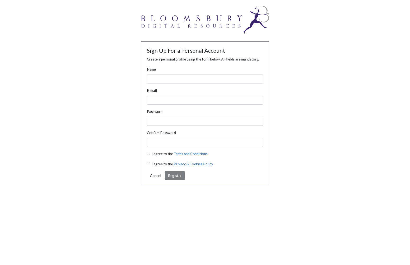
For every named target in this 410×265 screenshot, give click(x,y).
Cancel (155, 175)
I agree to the (180, 154)
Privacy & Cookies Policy (193, 164)
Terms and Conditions (191, 154)
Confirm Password (161, 132)
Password (155, 111)
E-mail (152, 90)
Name (151, 69)
